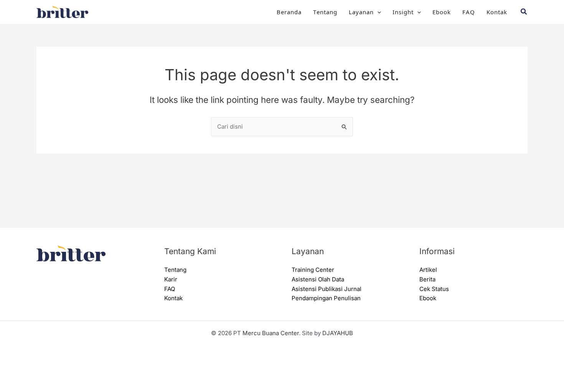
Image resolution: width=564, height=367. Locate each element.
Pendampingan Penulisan (326, 298)
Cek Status (434, 289)
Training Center (313, 269)
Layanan (361, 12)
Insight (403, 12)
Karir (170, 279)
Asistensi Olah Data (318, 279)
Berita (427, 279)
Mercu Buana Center (270, 333)
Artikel (428, 269)
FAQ (468, 12)
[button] (377, 12)
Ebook (441, 12)
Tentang (325, 12)
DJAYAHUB (337, 333)
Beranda (289, 12)
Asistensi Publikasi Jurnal (326, 289)
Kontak (496, 12)
